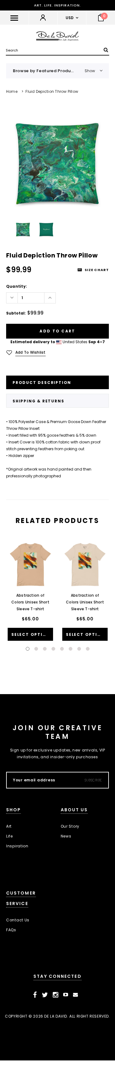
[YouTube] (65, 994)
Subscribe (93, 780)
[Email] (75, 994)
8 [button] (88, 649)
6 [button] (70, 649)
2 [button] (36, 649)
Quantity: (16, 286)
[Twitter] (45, 994)
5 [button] (62, 649)
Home (11, 91)
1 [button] (27, 649)
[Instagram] (56, 994)
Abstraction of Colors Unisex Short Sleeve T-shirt (30, 602)
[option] (57, 163)
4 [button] (53, 649)
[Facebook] (35, 994)
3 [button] (45, 649)
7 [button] (79, 649)
